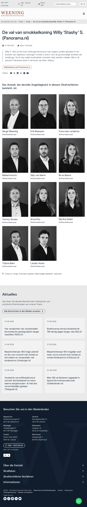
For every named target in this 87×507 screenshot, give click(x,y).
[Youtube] (20, 498)
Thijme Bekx (8, 263)
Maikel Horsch (9, 175)
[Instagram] (8, 498)
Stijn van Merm (38, 175)
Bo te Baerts (65, 175)
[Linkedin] (12, 498)
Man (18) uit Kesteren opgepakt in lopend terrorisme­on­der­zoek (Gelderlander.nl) (63, 380)
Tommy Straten (10, 219)
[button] (84, 14)
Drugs (28, 22)
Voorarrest (57, 274)
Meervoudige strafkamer (44, 274)
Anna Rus (35, 219)
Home (21, 22)
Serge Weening (10, 131)
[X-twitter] (16, 498)
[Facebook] (5, 498)
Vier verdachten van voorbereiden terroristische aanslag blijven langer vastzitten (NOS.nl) (22, 331)
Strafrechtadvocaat (9, 134)
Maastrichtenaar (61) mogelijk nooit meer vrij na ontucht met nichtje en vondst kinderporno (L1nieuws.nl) (64, 354)
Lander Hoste (37, 263)
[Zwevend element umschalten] (79, 501)
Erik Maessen (37, 131)
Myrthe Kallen (66, 219)
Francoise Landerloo (69, 131)
